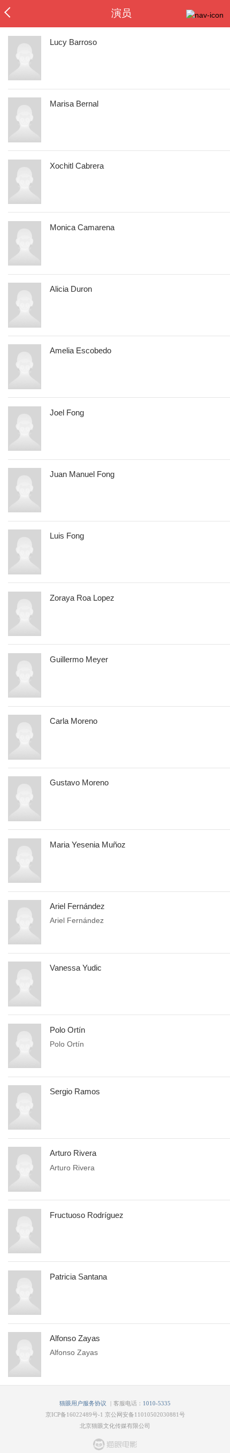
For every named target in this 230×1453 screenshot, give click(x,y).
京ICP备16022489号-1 (74, 1414)
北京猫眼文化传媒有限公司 (115, 1425)
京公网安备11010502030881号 (145, 1414)
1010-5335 (157, 1403)
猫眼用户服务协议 (82, 1403)
